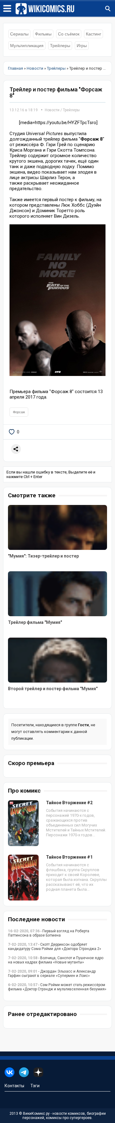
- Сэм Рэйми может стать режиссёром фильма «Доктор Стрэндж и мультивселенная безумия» (57, 987)
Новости (52, 110)
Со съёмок (68, 33)
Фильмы (43, 33)
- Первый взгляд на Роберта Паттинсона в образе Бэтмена (48, 933)
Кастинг (93, 33)
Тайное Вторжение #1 (69, 857)
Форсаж (19, 412)
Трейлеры (60, 45)
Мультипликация (27, 45)
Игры (82, 45)
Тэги (35, 1085)
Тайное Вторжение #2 (69, 802)
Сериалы (19, 33)
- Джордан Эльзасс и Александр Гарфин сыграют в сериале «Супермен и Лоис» (52, 973)
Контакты (14, 1085)
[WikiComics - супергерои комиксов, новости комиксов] (65, 9)
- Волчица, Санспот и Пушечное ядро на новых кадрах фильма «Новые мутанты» (55, 960)
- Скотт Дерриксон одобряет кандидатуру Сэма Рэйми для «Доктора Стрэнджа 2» (54, 946)
